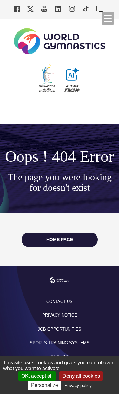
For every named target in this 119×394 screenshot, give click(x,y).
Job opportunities (59, 329)
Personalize (44, 385)
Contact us (59, 301)
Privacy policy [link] (78, 385)
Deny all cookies (81, 376)
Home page (59, 239)
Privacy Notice (59, 315)
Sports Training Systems (59, 342)
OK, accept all (37, 376)
